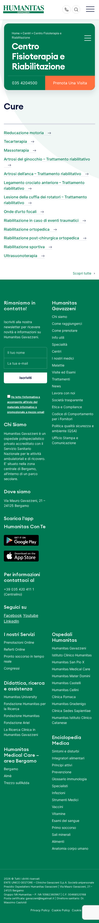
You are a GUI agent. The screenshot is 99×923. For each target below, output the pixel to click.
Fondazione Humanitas (21, 716)
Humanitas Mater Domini (71, 676)
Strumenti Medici (65, 800)
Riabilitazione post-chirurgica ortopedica (41, 237)
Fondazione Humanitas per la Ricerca (25, 706)
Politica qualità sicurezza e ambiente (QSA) (73, 428)
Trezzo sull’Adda (16, 783)
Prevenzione (61, 772)
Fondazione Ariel (17, 723)
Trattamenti (61, 379)
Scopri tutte (82, 273)
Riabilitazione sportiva (24, 246)
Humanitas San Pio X (68, 662)
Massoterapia (16, 150)
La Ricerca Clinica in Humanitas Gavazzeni (21, 732)
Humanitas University (20, 697)
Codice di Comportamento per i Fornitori (72, 416)
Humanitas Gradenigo (69, 704)
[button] (90, 9)
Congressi (11, 668)
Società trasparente (67, 400)
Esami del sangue (65, 821)
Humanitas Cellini (65, 690)
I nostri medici (63, 358)
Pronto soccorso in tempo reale (24, 658)
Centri (27, 33)
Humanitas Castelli (66, 683)
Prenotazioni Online (19, 642)
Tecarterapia (15, 141)
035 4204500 (24, 82)
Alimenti (58, 841)
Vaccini (57, 807)
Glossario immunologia (69, 779)
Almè (8, 776)
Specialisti (60, 786)
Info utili (58, 337)
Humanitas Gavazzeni (69, 648)
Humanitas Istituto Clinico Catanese (72, 720)
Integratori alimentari (68, 758)
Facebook (13, 615)
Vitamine (58, 814)
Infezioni (58, 793)
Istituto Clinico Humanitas (72, 655)
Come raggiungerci (67, 323)
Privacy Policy (40, 910)
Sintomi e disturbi (65, 751)
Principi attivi (62, 765)
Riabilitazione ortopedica (27, 229)
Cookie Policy (61, 910)
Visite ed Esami (63, 372)
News (56, 386)
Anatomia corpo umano (70, 848)
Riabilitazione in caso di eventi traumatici (41, 220)
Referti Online (14, 649)
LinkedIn (11, 621)
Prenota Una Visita (70, 82)
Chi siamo (59, 317)
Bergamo (11, 769)
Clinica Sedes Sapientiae (71, 711)
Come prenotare (64, 330)
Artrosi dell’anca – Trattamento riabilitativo (42, 173)
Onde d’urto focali (20, 211)
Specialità (59, 344)
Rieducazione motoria (24, 132)
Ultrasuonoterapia (20, 255)
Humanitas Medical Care (71, 669)
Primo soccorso (64, 828)
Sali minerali (61, 834)
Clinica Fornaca (64, 697)
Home (16, 33)
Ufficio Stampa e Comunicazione (65, 440)
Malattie (58, 365)
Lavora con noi (63, 393)
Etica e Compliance (67, 407)
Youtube (30, 615)
